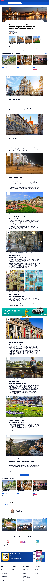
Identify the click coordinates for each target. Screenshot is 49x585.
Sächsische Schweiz (20, 464)
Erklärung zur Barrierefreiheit (27, 577)
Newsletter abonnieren (4, 573)
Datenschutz (25, 570)
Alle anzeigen (45, 53)
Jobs (35, 572)
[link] (34, 3)
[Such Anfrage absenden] (21, 3)
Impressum (24, 580)
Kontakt (40, 0)
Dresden (17, 48)
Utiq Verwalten (25, 573)
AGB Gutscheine (25, 576)
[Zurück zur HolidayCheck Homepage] (4, 3)
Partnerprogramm (14, 570)
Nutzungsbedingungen (26, 569)
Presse (35, 570)
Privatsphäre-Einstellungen (27, 572)
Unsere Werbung (37, 569)
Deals (2, 0)
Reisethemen (36, 573)
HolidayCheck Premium (4, 576)
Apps (2, 577)
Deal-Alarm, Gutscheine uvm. (5, 572)
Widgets (13, 569)
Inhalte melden (3, 580)
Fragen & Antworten (4, 570)
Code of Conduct (14, 572)
